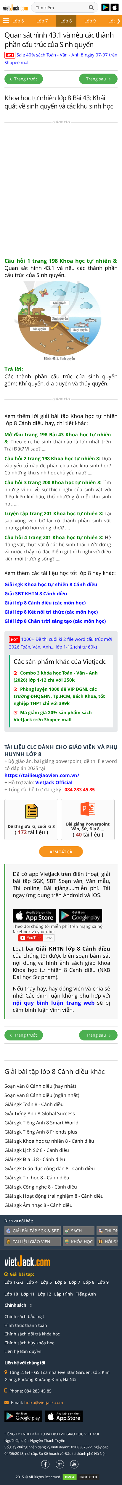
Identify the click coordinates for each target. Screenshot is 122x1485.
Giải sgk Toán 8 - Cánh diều (34, 1104)
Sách (76, 1230)
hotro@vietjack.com (43, 1402)
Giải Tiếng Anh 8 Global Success (39, 1113)
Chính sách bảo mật (24, 1316)
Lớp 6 (18, 21)
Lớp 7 (42, 21)
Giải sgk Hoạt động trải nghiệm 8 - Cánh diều (54, 1196)
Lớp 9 (90, 21)
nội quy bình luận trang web (53, 1002)
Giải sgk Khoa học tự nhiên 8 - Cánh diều (49, 1141)
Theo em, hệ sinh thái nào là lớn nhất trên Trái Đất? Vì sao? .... (57, 441)
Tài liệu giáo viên (31, 1241)
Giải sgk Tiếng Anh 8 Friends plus (40, 1132)
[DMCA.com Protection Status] (84, 1477)
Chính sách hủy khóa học (29, 1342)
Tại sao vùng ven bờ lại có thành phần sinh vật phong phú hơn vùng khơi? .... (57, 520)
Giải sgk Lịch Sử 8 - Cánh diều (36, 1150)
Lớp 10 (11, 1294)
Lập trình (63, 1294)
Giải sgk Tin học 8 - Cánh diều (36, 1177)
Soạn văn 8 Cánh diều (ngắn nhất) (41, 1095)
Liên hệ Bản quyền (22, 1351)
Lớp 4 (32, 1282)
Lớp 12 (44, 1294)
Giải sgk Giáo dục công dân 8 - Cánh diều (49, 1168)
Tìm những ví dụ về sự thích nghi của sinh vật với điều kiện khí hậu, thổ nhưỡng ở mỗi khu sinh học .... (57, 493)
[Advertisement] (61, 192)
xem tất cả (61, 852)
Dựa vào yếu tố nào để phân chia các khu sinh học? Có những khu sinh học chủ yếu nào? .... (57, 465)
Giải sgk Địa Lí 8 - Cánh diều (34, 1159)
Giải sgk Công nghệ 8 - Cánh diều (40, 1187)
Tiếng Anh (86, 1294)
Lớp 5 (46, 1282)
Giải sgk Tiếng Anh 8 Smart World (41, 1122)
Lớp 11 (28, 1294)
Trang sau (96, 79)
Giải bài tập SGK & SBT (36, 1230)
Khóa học (82, 1241)
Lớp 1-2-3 (13, 1282)
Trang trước (25, 79)
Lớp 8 (66, 21)
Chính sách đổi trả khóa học (32, 1334)
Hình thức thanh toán (25, 1325)
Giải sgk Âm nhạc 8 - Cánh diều (38, 1205)
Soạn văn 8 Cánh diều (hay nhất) (40, 1086)
